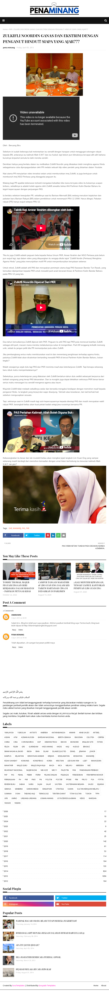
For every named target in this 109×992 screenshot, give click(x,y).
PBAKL (20, 775)
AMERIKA (44, 732)
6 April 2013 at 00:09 (18, 618)
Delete (20, 630)
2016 (55, 861)
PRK (76, 779)
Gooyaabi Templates (47, 985)
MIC (89, 765)
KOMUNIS (25, 761)
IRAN (37, 751)
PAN (74, 770)
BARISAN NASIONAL (46, 737)
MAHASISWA (96, 761)
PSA (92, 779)
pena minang (9, 47)
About (103, 985)
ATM (15, 737)
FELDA (6, 746)
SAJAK (39, 784)
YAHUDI (7, 803)
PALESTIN (65, 770)
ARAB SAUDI (84, 732)
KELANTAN (19, 756)
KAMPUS (7, 756)
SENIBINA (19, 789)
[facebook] (28, 897)
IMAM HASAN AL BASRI (13, 751)
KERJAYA (51, 756)
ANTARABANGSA (58, 732)
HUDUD (76, 746)
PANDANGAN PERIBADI (89, 770)
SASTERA (58, 784)
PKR (10, 29)
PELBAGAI (65, 775)
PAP (5, 775)
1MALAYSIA (9, 732)
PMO (34, 779)
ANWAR (72, 732)
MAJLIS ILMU (22, 765)
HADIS (59, 746)
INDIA (29, 751)
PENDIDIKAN (78, 775)
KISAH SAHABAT (10, 761)
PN (40, 779)
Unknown (16, 615)
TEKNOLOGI (44, 793)
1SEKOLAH (21, 732)
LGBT (85, 761)
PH (20, 779)
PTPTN (100, 779)
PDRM (38, 775)
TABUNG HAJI (29, 793)
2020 (55, 841)
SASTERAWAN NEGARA (75, 784)
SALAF (48, 784)
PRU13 (84, 779)
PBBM (29, 775)
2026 (55, 811)
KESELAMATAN (64, 756)
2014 (55, 871)
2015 (55, 866)
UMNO (14, 798)
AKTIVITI (33, 732)
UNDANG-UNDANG (28, 798)
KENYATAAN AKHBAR (36, 756)
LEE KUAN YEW (73, 761)
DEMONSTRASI (51, 742)
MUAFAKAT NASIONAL (13, 770)
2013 (55, 876)
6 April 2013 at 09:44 (18, 638)
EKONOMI (74, 742)
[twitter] (80, 897)
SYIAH (17, 793)
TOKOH (88, 793)
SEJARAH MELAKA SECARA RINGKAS (33, 969)
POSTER (59, 779)
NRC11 (54, 770)
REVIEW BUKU (9, 784)
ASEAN (7, 737)
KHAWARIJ (17, 528)
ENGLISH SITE (87, 742)
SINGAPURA (47, 789)
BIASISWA (79, 737)
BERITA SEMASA (64, 737)
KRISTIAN (60, 761)
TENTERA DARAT (59, 793)
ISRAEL (72, 751)
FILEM (15, 746)
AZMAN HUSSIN (27, 737)
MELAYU (69, 765)
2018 (55, 851)
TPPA (97, 793)
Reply (14, 630)
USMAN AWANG (46, 798)
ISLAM (45, 751)
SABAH (22, 784)
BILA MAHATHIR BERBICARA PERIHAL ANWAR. (38, 957)
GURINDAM (33, 746)
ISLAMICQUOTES (59, 751)
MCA (60, 765)
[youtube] (80, 904)
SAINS (31, 784)
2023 (55, 826)
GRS (23, 746)
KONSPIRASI (38, 761)
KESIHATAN (77, 756)
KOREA (49, 761)
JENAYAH (82, 751)
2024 (55, 821)
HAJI (67, 746)
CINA (15, 742)
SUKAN (70, 789)
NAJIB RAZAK (31, 770)
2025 (55, 816)
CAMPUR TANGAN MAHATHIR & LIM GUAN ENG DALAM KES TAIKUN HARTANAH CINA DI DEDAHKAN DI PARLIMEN (53, 587)
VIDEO (82, 798)
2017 (55, 856)
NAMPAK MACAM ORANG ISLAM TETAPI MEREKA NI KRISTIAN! (46, 921)
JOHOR (92, 751)
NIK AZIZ (44, 770)
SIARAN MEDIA (32, 789)
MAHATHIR (8, 765)
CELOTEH (90, 737)
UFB (6, 798)
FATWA (100, 742)
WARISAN (92, 798)
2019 (55, 846)
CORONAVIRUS (27, 742)
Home (5, 29)
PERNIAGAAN (9, 779)
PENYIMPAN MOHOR (95, 775)
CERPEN (101, 737)
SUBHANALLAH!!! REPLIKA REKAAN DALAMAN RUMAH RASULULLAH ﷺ (50, 933)
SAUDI (90, 784)
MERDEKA (80, 765)
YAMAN (17, 803)
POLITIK (49, 779)
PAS (23, 528)
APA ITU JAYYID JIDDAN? (27, 945)
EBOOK (64, 742)
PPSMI (68, 779)
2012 (55, 881)
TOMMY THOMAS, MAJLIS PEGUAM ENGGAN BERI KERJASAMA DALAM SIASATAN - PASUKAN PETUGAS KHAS (18, 587)
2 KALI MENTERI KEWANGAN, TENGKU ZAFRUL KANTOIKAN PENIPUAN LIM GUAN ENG (89, 585)
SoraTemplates (18, 985)
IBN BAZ (86, 746)
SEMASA (7, 789)
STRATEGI (60, 789)
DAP (10, 528)
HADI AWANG (47, 746)
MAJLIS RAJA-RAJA (38, 765)
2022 (55, 831)
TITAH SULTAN (75, 793)
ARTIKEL (96, 732)
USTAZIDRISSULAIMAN (66, 798)
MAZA (51, 765)
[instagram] (28, 904)
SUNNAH (7, 793)
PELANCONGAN (50, 775)
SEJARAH (100, 784)
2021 (55, 836)
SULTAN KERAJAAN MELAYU (88, 789)
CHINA (7, 742)
